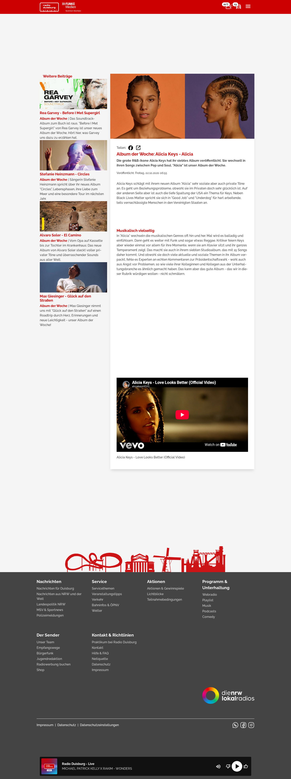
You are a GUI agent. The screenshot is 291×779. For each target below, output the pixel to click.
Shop (40, 670)
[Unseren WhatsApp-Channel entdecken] (235, 725)
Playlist (207, 600)
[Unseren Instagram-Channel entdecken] (251, 725)
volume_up (218, 766)
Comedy (208, 617)
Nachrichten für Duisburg (55, 588)
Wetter (97, 611)
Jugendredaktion (49, 659)
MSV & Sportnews (50, 610)
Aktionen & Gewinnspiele (165, 588)
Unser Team (45, 642)
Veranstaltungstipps (107, 594)
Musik (206, 606)
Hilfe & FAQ (100, 653)
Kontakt (97, 648)
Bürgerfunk (45, 653)
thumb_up (245, 766)
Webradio (209, 594)
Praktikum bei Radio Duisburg (114, 642)
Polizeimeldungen (50, 615)
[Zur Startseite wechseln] (49, 7)
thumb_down (228, 766)
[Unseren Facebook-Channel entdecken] (243, 725)
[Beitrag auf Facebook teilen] (130, 147)
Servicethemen (103, 588)
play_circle (237, 766)
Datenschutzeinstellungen (99, 725)
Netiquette (100, 659)
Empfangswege (48, 648)
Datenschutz (101, 664)
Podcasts (209, 611)
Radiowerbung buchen (53, 664)
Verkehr (97, 599)
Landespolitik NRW (51, 604)
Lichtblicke (155, 594)
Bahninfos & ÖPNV (105, 605)
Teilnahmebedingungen (164, 599)
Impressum (100, 670)
